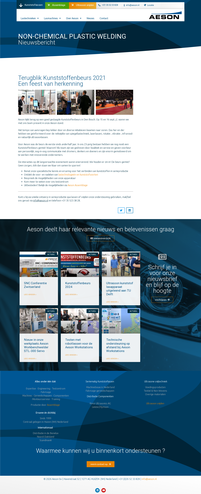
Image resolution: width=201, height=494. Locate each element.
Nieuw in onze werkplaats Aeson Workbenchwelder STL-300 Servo (36, 345)
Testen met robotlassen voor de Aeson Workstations (79, 343)
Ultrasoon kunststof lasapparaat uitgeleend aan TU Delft (119, 288)
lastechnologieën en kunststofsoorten (78, 174)
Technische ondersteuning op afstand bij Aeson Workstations (118, 345)
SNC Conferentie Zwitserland (35, 285)
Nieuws (90, 18)
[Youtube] (103, 490)
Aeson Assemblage (78, 185)
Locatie (150, 5)
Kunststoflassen (34, 5)
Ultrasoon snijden (85, 5)
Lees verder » (30, 294)
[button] (100, 238)
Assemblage (58, 5)
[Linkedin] (97, 490)
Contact (104, 18)
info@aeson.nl (132, 5)
